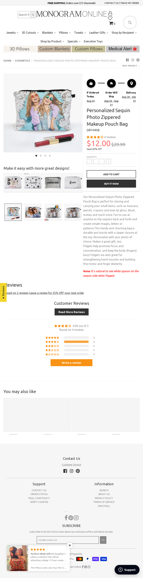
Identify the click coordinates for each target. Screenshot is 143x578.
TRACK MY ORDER (129, 3)
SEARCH (104, 490)
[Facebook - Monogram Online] (127, 60)
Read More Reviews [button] (71, 312)
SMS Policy (104, 506)
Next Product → (131, 65)
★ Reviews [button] (3, 292)
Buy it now (111, 183)
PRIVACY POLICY (104, 498)
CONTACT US (111, 3)
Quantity (92, 156)
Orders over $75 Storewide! (72, 3)
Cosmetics (22, 60)
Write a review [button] (71, 362)
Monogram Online (71, 566)
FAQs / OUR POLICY (39, 498)
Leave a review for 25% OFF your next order (56, 292)
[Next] (84, 116)
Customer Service (71, 464)
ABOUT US (104, 494)
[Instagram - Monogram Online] (132, 60)
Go (103, 540)
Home (7, 60)
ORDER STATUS (39, 494)
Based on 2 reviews (16, 292)
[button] (95, 137)
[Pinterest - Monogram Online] (138, 60)
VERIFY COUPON (39, 502)
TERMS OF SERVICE (104, 502)
